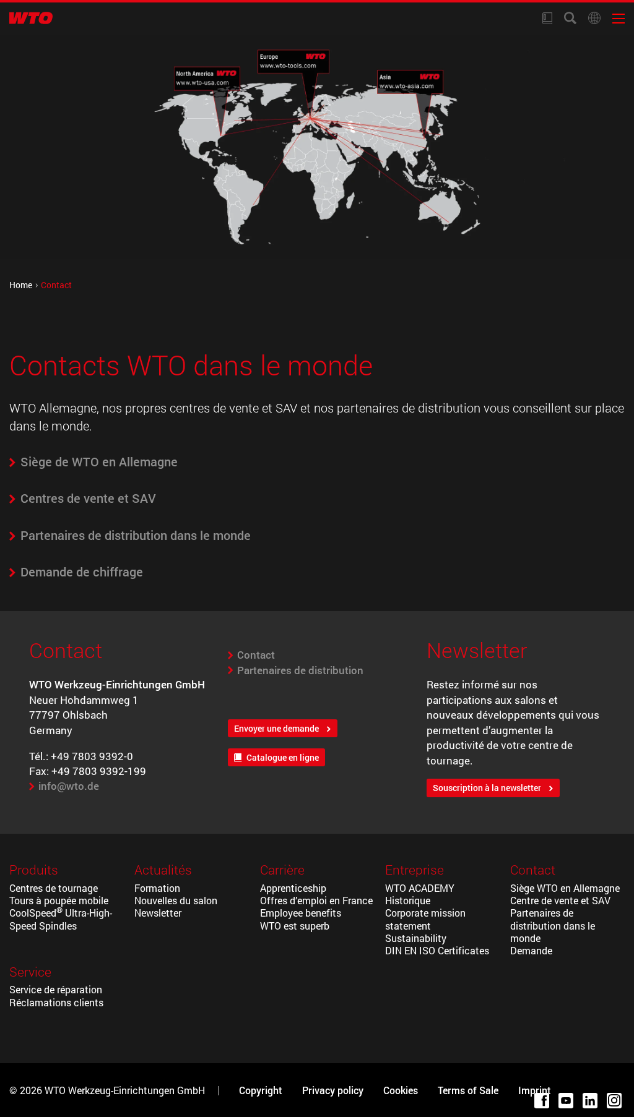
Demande (531, 950)
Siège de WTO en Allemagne (99, 461)
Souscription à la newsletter (487, 788)
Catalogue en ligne (282, 757)
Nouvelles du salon (175, 900)
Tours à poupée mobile (58, 900)
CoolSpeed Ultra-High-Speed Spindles (60, 919)
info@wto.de (68, 786)
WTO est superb (294, 926)
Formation (157, 888)
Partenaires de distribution (300, 670)
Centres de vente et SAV (88, 498)
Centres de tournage (53, 888)
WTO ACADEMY (419, 888)
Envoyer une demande (276, 728)
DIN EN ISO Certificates (437, 950)
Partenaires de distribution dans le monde (135, 535)
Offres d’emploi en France (316, 900)
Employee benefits (300, 913)
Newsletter (157, 913)
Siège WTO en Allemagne (565, 888)
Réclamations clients (56, 1002)
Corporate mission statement (425, 919)
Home (20, 285)
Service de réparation (55, 989)
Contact (256, 655)
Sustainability (415, 938)
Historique (407, 900)
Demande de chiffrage (81, 571)
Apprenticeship (293, 888)
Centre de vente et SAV (560, 900)
